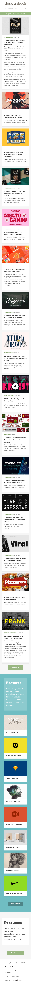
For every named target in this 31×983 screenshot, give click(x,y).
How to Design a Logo (14, 893)
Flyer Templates (8, 37)
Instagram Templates (13, 755)
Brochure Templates (13, 847)
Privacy (17, 976)
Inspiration (7, 434)
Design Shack (15, 3)
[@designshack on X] (5, 966)
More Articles (15, 667)
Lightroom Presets (12, 870)
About (23, 13)
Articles (8, 13)
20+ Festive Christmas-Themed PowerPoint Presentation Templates (15, 440)
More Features (15, 903)
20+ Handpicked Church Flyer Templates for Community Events (14, 194)
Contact (12, 976)
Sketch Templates (12, 778)
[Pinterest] (10, 966)
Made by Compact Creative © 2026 (15, 963)
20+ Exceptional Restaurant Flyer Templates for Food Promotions (13, 154)
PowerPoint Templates (10, 632)
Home (7, 971)
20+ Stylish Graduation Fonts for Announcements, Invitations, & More (15, 358)
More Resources (15, 953)
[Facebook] (8, 966)
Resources (16, 13)
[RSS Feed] (12, 966)
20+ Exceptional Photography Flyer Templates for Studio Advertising (14, 42)
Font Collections (9, 112)
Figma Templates (8, 266)
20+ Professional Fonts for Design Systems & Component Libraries (14, 520)
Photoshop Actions (13, 801)
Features (18, 971)
